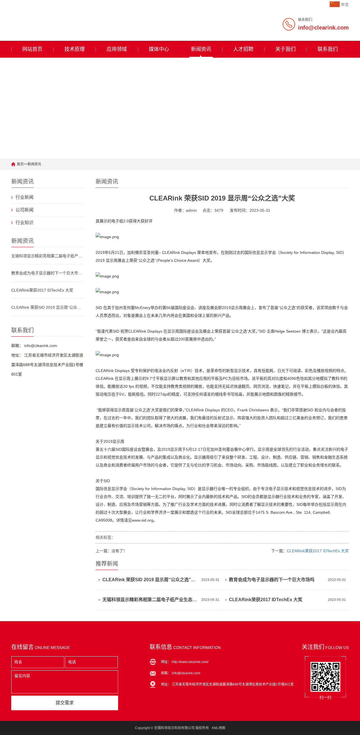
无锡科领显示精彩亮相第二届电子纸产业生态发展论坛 (47, 256)
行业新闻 (24, 197)
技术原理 (74, 49)
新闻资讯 (201, 49)
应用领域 (117, 49)
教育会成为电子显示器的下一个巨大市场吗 (47, 273)
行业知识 (24, 222)
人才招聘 (243, 49)
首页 (20, 164)
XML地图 (218, 728)
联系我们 (328, 49)
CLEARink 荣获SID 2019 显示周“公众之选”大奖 (47, 307)
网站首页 (32, 49)
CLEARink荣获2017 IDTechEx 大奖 (42, 290)
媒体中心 (159, 49)
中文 (345, 4)
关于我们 (285, 49)
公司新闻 (24, 210)
